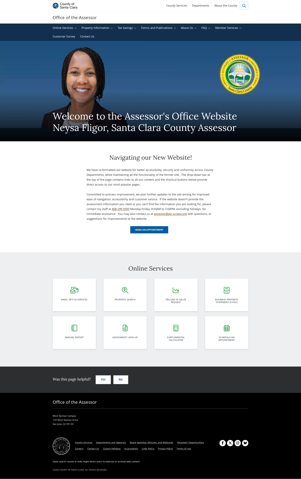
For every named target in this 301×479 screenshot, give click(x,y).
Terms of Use (184, 448)
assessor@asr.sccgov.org (170, 214)
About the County (225, 5)
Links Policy (148, 448)
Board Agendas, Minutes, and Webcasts (151, 442)
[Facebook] (222, 443)
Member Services (226, 28)
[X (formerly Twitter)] (230, 443)
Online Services (63, 28)
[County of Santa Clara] (65, 5)
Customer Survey (64, 36)
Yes (103, 379)
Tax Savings (125, 28)
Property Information (95, 28)
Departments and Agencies (111, 442)
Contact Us (87, 36)
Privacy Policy (165, 448)
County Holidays (112, 448)
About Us (187, 28)
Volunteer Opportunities (190, 442)
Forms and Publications (156, 28)
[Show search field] (244, 5)
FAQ (204, 28)
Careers (79, 448)
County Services (176, 5)
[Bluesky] (245, 443)
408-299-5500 (120, 209)
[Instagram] (238, 443)
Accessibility (131, 448)
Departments (200, 5)
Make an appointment (149, 229)
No (121, 379)
